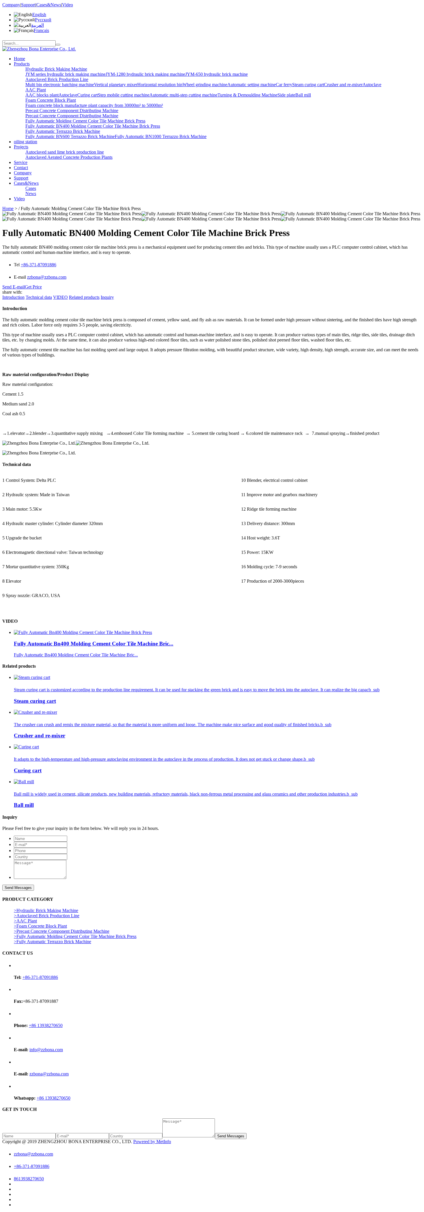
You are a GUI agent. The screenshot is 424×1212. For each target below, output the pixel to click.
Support (28, 4)
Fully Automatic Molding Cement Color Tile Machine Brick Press (85, 120)
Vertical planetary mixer (115, 84)
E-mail (20, 277)
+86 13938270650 (46, 1025)
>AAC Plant (25, 920)
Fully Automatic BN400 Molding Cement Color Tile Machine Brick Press (92, 126)
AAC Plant (35, 89)
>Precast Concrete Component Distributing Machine (61, 931)
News (30, 193)
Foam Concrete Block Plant (50, 100)
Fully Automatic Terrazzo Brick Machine (62, 131)
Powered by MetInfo (152, 1141)
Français (41, 30)
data (39, 297)
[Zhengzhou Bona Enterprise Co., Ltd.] (39, 48)
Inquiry (107, 297)
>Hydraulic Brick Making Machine (46, 910)
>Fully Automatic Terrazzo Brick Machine (52, 941)
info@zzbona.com (46, 1049)
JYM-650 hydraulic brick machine (216, 74)
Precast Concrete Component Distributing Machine (71, 110)
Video (67, 4)
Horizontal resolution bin (160, 84)
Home (19, 58)
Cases (30, 188)
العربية (37, 25)
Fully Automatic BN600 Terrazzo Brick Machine (70, 136)
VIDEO (60, 297)
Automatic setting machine (251, 84)
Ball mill (303, 94)
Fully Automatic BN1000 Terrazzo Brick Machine (161, 136)
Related (84, 297)
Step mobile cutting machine (123, 94)
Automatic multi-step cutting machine (183, 94)
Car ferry (284, 84)
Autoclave (372, 84)
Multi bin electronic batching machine (59, 84)
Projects (21, 146)
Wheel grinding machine (205, 84)
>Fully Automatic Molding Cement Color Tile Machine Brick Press (75, 936)
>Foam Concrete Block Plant (40, 926)
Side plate (286, 94)
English (39, 14)
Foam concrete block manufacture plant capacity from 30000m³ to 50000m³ (94, 105)
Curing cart (87, 94)
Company (11, 4)
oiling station (25, 141)
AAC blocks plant (42, 94)
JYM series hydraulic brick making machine (65, 74)
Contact (21, 167)
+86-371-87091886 (38, 264)
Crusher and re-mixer (343, 84)
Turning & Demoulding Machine (247, 94)
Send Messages (18, 888)
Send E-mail (13, 286)
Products (22, 63)
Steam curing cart (308, 84)
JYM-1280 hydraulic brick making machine (145, 74)
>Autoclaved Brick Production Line (46, 915)
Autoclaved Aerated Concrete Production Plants (68, 157)
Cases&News (48, 4)
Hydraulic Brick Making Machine (56, 69)
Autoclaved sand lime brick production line (64, 152)
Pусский (43, 19)
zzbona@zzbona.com (46, 277)
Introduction (13, 297)
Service (20, 162)
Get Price (33, 286)
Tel (17, 264)
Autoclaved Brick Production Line (56, 79)
